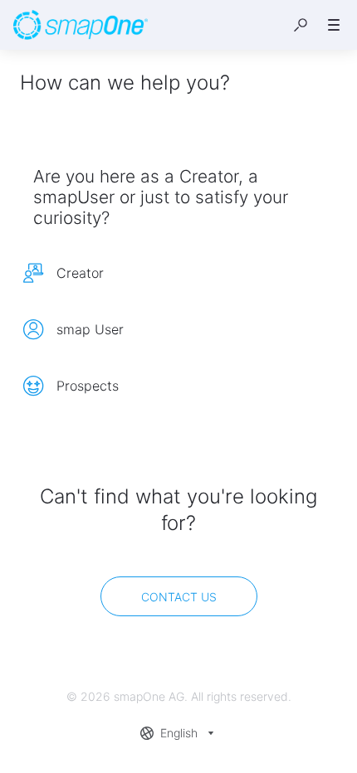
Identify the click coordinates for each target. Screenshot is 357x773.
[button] (301, 25)
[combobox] (178, 733)
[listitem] (178, 273)
